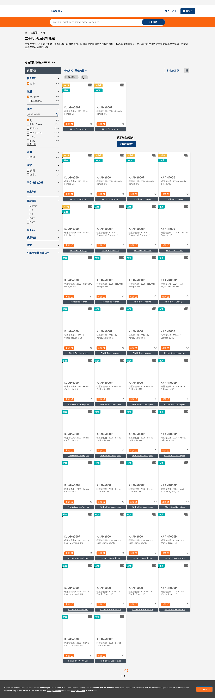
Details (31, 230)
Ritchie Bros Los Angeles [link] (174, 353)
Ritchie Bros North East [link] (175, 507)
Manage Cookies (54, 691)
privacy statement (77, 691)
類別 (29, 91)
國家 (29, 165)
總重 (29, 245)
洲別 (29, 152)
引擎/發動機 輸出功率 (38, 252)
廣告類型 (31, 78)
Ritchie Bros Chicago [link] (78, 129)
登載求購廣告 (126, 144)
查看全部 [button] (31, 144)
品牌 (29, 109)
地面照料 (35, 32)
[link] (78, 93)
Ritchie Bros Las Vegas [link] (174, 301)
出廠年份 (31, 191)
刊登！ (189, 11)
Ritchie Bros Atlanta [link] (174, 250)
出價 (68, 124)
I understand (204, 689)
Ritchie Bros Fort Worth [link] (175, 558)
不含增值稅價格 (35, 182)
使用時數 (31, 237)
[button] (43, 70)
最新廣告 (31, 200)
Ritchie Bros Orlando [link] (110, 250)
